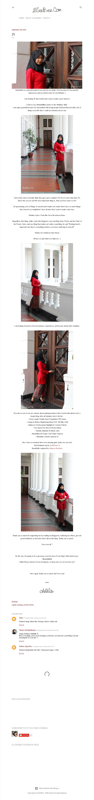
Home (21, 18)
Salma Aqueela (25, 646)
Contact (46, 18)
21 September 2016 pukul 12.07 (43, 646)
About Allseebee (33, 18)
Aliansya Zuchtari (55, 448)
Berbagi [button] (15, 602)
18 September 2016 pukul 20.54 (47, 630)
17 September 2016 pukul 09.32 (35, 618)
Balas (21, 625)
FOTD (26, 605)
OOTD (31, 605)
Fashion (20, 605)
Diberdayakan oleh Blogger (49, 788)
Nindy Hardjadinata (27, 630)
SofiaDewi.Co (55, 445)
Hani (21, 618)
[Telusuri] (80, 6)
